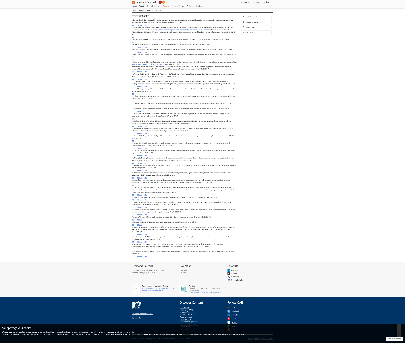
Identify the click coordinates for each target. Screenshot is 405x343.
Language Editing (186, 310)
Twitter (234, 273)
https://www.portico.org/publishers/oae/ (205, 292)
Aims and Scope (249, 27)
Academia (235, 277)
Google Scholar (237, 280)
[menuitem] (134, 6)
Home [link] (134, 10)
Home (134, 6)
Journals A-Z (184, 307)
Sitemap (183, 273)
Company (135, 315)
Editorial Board (248, 32)
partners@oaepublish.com (142, 313)
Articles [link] (141, 10)
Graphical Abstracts (187, 314)
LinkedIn (234, 270)
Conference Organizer (188, 322)
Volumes (190, 6)
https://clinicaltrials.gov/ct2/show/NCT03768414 (147, 64)
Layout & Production (188, 312)
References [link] (158, 10)
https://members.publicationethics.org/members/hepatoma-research (159, 289)
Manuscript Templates (251, 22)
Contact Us (184, 270)
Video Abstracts (186, 317)
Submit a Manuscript (250, 17)
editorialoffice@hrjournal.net (143, 273)
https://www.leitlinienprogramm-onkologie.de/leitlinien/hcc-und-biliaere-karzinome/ (183, 30)
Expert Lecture (185, 319)
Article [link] (149, 10)
